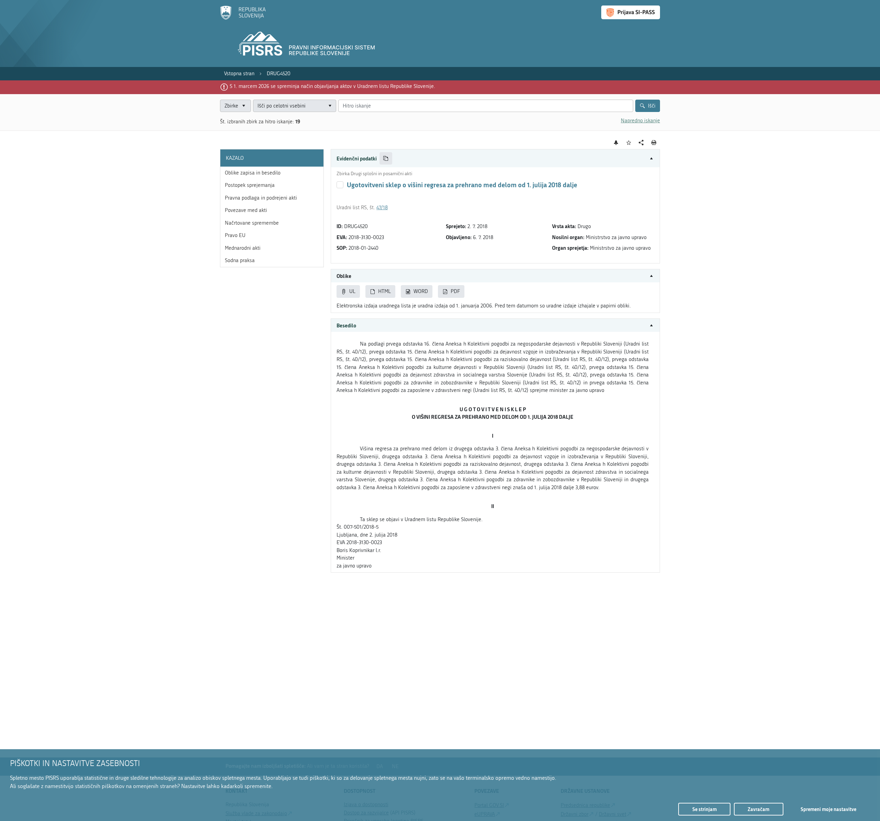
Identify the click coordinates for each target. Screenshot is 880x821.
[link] (239, 73)
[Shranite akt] (629, 142)
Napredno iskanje (640, 120)
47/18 (382, 207)
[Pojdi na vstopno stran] (243, 18)
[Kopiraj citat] (386, 158)
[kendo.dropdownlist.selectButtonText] (329, 106)
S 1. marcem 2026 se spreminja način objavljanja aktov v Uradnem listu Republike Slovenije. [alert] (332, 86)
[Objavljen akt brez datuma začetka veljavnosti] (340, 184)
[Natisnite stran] (654, 142)
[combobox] (294, 106)
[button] (495, 158)
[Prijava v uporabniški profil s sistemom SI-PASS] (630, 12)
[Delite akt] (641, 142)
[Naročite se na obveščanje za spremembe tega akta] (616, 142)
